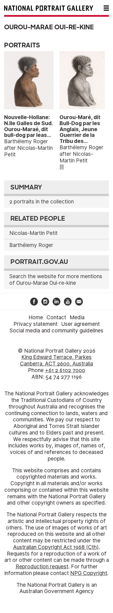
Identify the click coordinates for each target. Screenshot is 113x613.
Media (77, 317)
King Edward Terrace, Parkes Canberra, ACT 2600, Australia (56, 360)
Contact (56, 317)
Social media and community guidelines (56, 330)
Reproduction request (42, 566)
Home (36, 317)
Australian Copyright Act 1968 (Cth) (56, 547)
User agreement (80, 324)
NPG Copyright (88, 573)
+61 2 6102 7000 (65, 370)
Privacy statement (35, 324)
